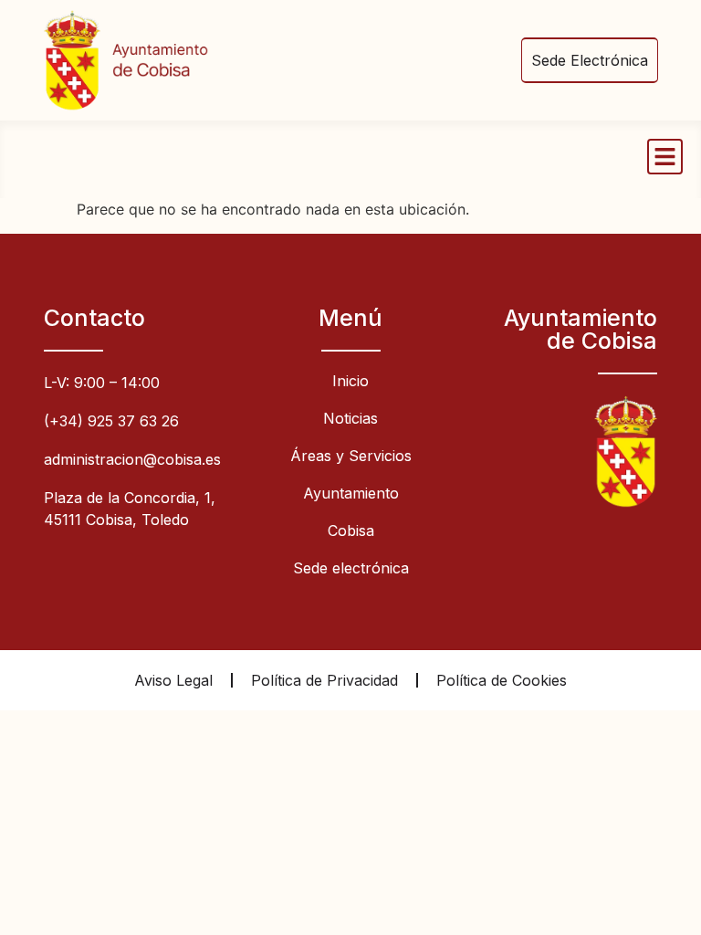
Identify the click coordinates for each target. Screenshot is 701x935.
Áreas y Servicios (351, 455)
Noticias (350, 418)
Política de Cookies (501, 680)
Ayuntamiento (351, 493)
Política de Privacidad (324, 680)
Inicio (350, 381)
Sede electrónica (351, 568)
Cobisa (351, 530)
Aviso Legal (173, 680)
